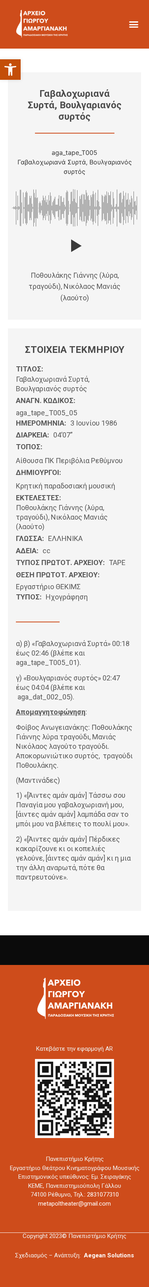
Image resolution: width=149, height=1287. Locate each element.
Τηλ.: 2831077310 (96, 1194)
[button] (10, 69)
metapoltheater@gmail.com (74, 1203)
